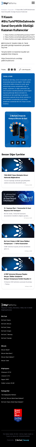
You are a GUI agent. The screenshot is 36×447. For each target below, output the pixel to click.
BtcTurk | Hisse (5, 327)
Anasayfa (4, 9)
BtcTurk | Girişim (6, 331)
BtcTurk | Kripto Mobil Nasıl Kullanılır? (12, 402)
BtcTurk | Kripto (6, 320)
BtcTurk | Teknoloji (6, 334)
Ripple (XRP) (5, 379)
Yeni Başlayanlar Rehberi (8, 395)
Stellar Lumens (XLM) (7, 383)
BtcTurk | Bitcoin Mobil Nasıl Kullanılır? (12, 398)
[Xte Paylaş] (12, 70)
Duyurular (11, 9)
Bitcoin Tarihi (5, 360)
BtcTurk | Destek (6, 338)
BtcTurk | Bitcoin (6, 324)
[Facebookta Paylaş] (15, 70)
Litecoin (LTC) (5, 376)
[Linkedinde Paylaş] (9, 70)
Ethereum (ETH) (6, 372)
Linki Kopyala (26, 69)
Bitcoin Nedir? (5, 350)
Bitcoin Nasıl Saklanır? (7, 357)
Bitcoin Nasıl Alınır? (6, 353)
